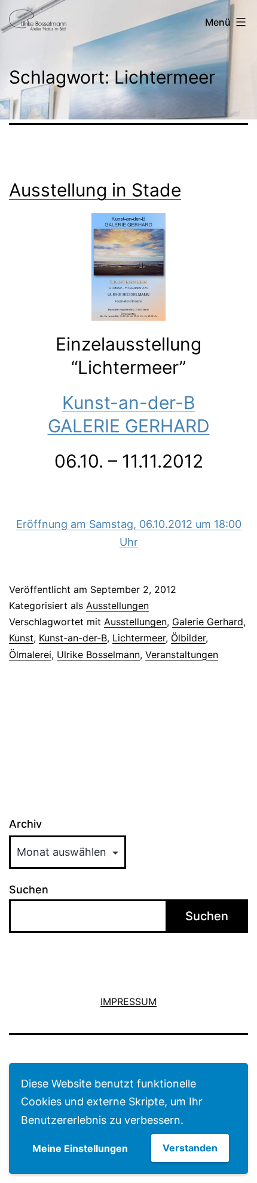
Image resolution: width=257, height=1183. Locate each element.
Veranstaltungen (181, 654)
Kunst (21, 638)
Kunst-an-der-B (73, 638)
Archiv (25, 824)
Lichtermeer (139, 638)
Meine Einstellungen (80, 1148)
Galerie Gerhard (207, 622)
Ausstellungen (117, 606)
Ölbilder (188, 638)
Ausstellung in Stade (95, 190)
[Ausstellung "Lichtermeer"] (128, 267)
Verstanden (190, 1148)
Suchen (28, 889)
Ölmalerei (30, 654)
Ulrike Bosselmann (98, 654)
